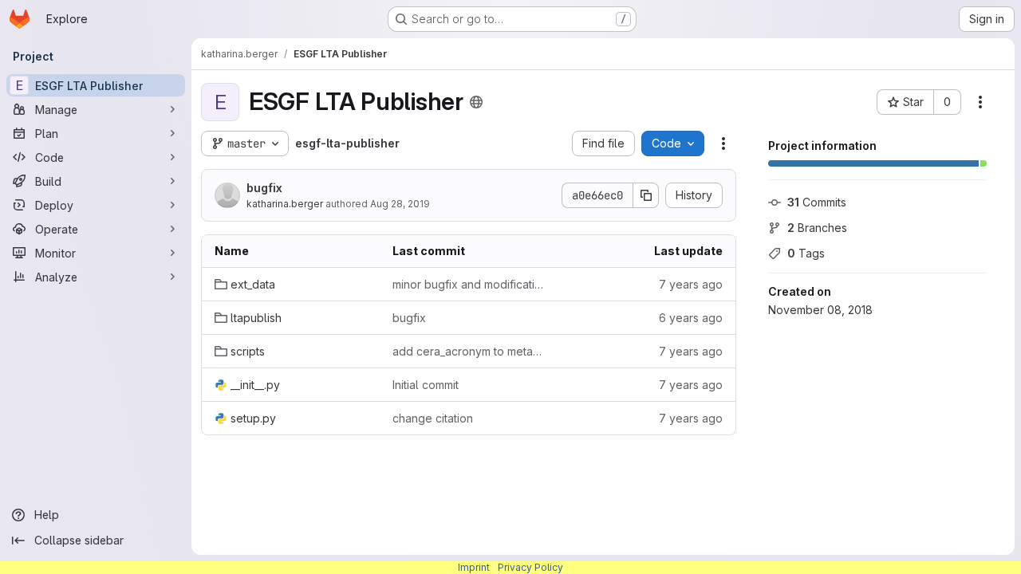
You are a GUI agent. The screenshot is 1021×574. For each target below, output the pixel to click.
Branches (817, 227)
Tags (806, 253)
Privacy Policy (530, 567)
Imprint (474, 567)
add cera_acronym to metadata (468, 351)
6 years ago (691, 317)
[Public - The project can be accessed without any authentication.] (476, 102)
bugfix (264, 188)
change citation (432, 418)
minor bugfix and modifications (468, 284)
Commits (816, 202)
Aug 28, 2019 (400, 204)
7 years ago (691, 284)
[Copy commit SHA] (646, 195)
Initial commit (425, 384)
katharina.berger (284, 204)
